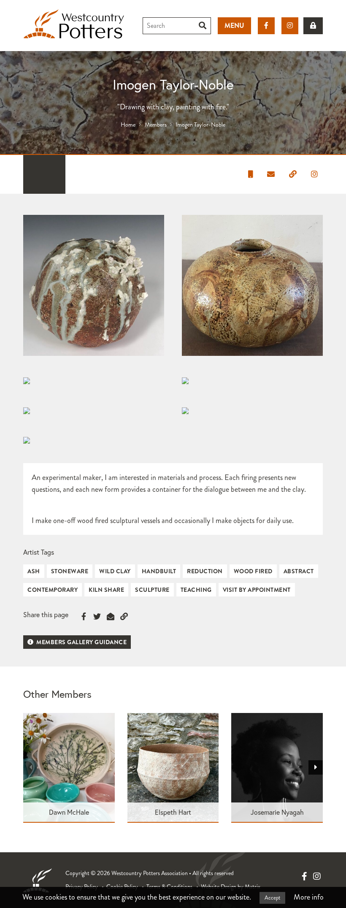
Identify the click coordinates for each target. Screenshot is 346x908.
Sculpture (152, 589)
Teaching (196, 589)
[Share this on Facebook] (83, 616)
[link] (313, 25)
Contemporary (52, 589)
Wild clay (115, 571)
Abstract (299, 571)
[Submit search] (203, 26)
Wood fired (253, 571)
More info (309, 897)
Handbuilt (159, 571)
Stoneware (70, 571)
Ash (33, 571)
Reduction (205, 571)
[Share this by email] (110, 616)
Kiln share (106, 589)
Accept (272, 898)
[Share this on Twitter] (97, 616)
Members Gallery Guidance (81, 642)
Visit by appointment (257, 589)
